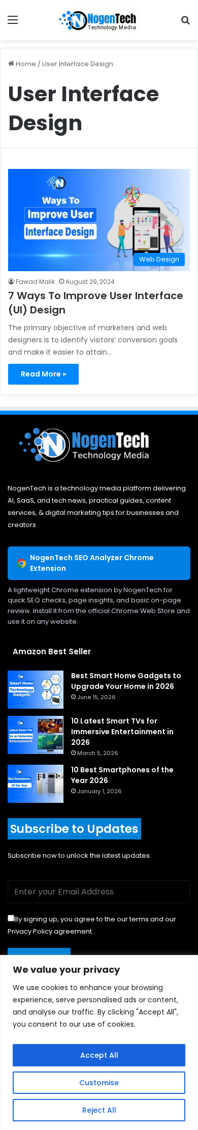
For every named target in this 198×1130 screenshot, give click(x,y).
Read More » (43, 374)
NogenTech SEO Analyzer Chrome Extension (92, 563)
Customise (99, 1083)
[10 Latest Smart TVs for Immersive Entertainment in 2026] (35, 735)
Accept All (99, 1055)
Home (25, 64)
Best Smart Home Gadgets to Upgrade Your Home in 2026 (126, 681)
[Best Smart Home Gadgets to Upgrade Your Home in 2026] (35, 690)
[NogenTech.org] (99, 20)
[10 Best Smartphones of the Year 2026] (35, 784)
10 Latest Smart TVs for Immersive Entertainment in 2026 (122, 731)
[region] (99, 1042)
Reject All (99, 1110)
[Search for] (185, 23)
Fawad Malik (35, 281)
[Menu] (13, 23)
